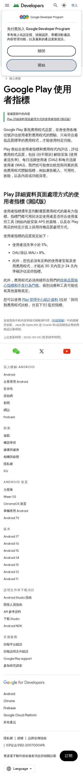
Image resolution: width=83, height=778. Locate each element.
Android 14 (11, 558)
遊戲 (7, 436)
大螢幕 (8, 490)
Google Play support (18, 659)
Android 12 (11, 572)
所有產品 (10, 722)
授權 (20, 738)
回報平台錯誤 (13, 644)
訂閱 (68, 756)
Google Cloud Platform (20, 715)
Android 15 (11, 551)
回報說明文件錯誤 (16, 651)
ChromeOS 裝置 (15, 504)
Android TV (11, 518)
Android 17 (11, 536)
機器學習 (10, 443)
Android (9, 375)
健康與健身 (11, 450)
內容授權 (58, 320)
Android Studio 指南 (18, 597)
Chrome (9, 701)
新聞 (7, 403)
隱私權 (8, 464)
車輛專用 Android (16, 511)
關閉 (41, 51)
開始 (41, 65)
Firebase (10, 708)
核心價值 (15, 78)
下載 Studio (11, 619)
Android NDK (13, 626)
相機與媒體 (11, 457)
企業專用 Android (16, 382)
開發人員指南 (13, 605)
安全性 (8, 389)
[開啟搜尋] (55, 5)
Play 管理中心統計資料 (40, 300)
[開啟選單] (7, 5)
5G (6, 471)
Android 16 (11, 544)
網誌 (7, 410)
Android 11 (11, 579)
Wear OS (10, 497)
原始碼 (8, 396)
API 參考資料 (12, 612)
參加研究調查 (13, 666)
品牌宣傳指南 (37, 738)
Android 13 (11, 565)
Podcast (9, 417)
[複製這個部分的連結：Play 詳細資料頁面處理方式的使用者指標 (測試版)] (50, 202)
